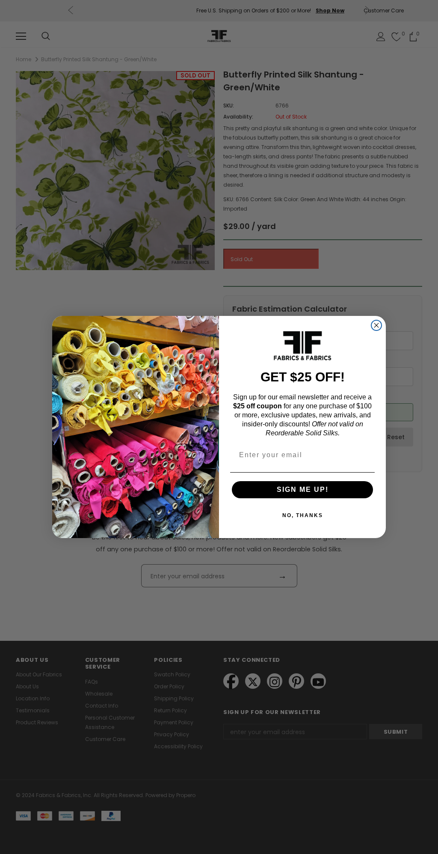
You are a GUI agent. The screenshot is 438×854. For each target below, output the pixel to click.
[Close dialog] (376, 325)
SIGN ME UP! (302, 489)
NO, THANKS (302, 515)
